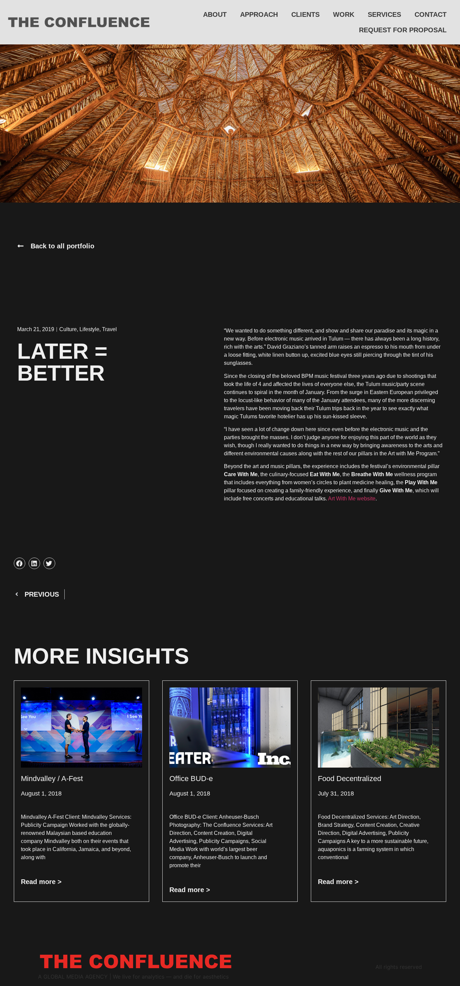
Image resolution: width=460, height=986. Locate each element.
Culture (68, 329)
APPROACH (259, 14)
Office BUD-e (191, 778)
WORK (343, 14)
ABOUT (215, 14)
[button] (19, 563)
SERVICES (384, 14)
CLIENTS (305, 14)
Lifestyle (89, 329)
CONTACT (431, 14)
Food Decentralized (349, 778)
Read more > (41, 881)
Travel (109, 329)
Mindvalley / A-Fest (52, 778)
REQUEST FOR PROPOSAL (403, 30)
